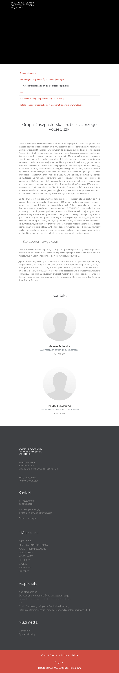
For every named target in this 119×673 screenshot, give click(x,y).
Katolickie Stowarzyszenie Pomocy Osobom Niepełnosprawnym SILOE (51, 105)
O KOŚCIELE (25, 541)
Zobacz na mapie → (29, 518)
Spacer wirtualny (27, 634)
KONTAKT (24, 571)
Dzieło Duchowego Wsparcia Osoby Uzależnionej (42, 98)
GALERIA (23, 564)
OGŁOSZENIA (26, 552)
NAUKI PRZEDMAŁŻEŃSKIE (32, 549)
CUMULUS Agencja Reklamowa (65, 668)
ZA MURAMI (25, 567)
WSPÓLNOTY (26, 556)
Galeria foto (25, 630)
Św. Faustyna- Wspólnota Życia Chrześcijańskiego (42, 79)
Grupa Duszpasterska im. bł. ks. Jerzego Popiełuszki (46, 86)
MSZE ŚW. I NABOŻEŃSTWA (33, 545)
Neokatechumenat (28, 73)
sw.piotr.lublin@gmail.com (39, 513)
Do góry (59, 662)
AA (21, 92)
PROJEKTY (24, 560)
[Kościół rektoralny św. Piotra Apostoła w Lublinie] (61, 5)
